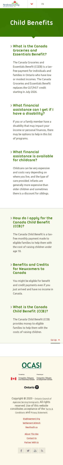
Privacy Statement (39, 412)
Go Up (54, 340)
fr (43, 4)
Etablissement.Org (31, 419)
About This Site (31, 434)
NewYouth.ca (31, 427)
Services (32, 4)
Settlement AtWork (31, 423)
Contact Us (32, 438)
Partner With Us (31, 442)
